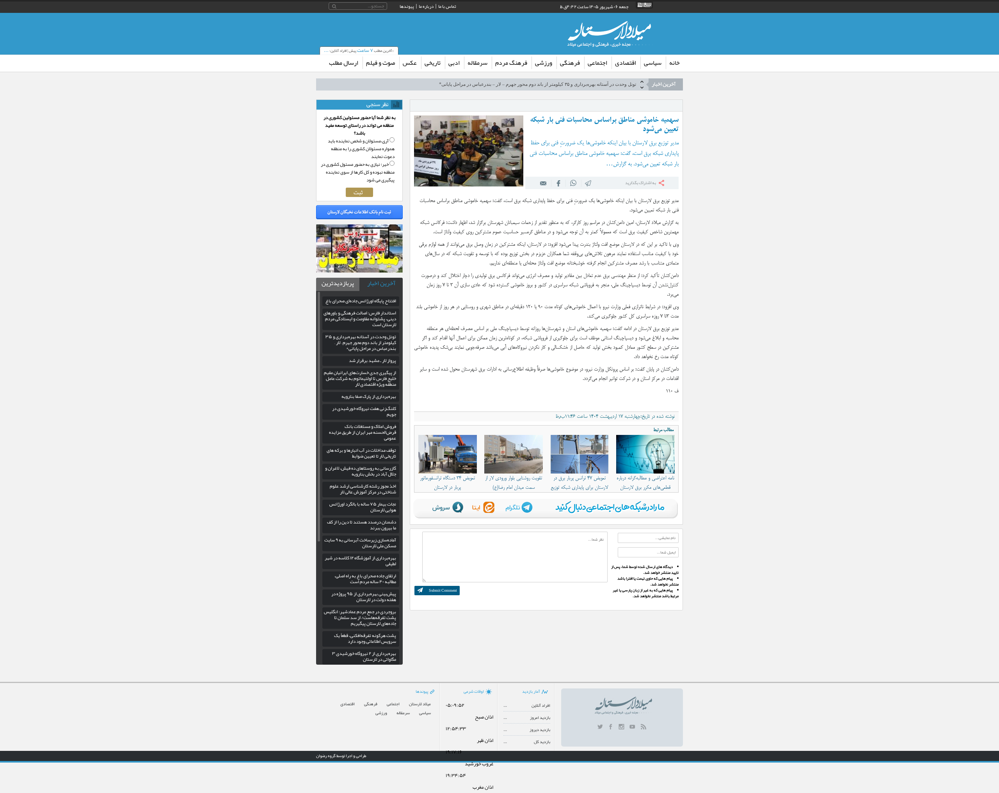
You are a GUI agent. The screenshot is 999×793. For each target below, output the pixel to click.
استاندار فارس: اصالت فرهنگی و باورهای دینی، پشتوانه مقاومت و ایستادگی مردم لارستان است (360, 318)
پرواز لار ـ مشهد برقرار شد (610, 84)
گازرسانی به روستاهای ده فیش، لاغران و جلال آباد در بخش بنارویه (360, 471)
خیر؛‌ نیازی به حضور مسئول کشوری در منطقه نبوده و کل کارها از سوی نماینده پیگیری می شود (358, 172)
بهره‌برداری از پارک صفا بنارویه (368, 396)
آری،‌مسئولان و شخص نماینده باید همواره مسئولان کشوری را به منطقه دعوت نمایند (361, 148)
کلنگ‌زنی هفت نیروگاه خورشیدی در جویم (364, 411)
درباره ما (426, 6)
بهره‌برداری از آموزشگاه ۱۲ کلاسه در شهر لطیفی (360, 560)
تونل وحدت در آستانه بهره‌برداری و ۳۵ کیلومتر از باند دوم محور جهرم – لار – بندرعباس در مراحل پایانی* (360, 342)
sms (588, 183)
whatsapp (573, 183)
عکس (410, 63)
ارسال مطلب (343, 63)
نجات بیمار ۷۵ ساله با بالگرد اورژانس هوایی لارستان (362, 506)
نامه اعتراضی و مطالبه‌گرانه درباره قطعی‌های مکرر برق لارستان (645, 483)
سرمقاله (477, 63)
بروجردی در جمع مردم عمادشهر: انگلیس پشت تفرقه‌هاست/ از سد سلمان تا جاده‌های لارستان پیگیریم (360, 617)
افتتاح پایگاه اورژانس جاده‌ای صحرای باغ (360, 300)
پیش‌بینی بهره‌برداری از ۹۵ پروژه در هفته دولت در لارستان (363, 596)
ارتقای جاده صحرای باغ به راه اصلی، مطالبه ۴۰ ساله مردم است (365, 578)
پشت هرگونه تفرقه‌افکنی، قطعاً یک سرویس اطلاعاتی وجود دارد (365, 638)
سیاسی (652, 63)
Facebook (558, 183)
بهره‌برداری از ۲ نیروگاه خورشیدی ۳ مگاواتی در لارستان (364, 656)
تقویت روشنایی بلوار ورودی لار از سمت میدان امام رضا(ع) (513, 483)
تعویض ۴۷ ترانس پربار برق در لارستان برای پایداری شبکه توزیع (579, 483)
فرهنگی (570, 63)
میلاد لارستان (420, 704)
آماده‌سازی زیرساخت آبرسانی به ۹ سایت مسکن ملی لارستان (360, 542)
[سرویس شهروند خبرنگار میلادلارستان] (359, 270)
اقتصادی (625, 63)
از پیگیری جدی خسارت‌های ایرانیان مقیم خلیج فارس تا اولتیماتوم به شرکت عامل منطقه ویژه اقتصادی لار (360, 378)
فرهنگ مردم (511, 63)
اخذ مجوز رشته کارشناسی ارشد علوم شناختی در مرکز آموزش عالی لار (363, 489)
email (543, 183)
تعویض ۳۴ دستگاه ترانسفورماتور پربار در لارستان (447, 483)
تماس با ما (447, 6)
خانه (674, 63)
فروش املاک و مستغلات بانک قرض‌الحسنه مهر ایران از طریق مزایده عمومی (362, 432)
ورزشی (543, 63)
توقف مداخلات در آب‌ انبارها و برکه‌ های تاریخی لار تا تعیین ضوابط (361, 453)
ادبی (454, 63)
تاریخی (433, 63)
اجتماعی (597, 63)
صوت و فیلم (380, 63)
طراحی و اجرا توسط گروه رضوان (341, 755)
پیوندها (407, 6)
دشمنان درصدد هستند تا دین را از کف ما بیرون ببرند (361, 524)
